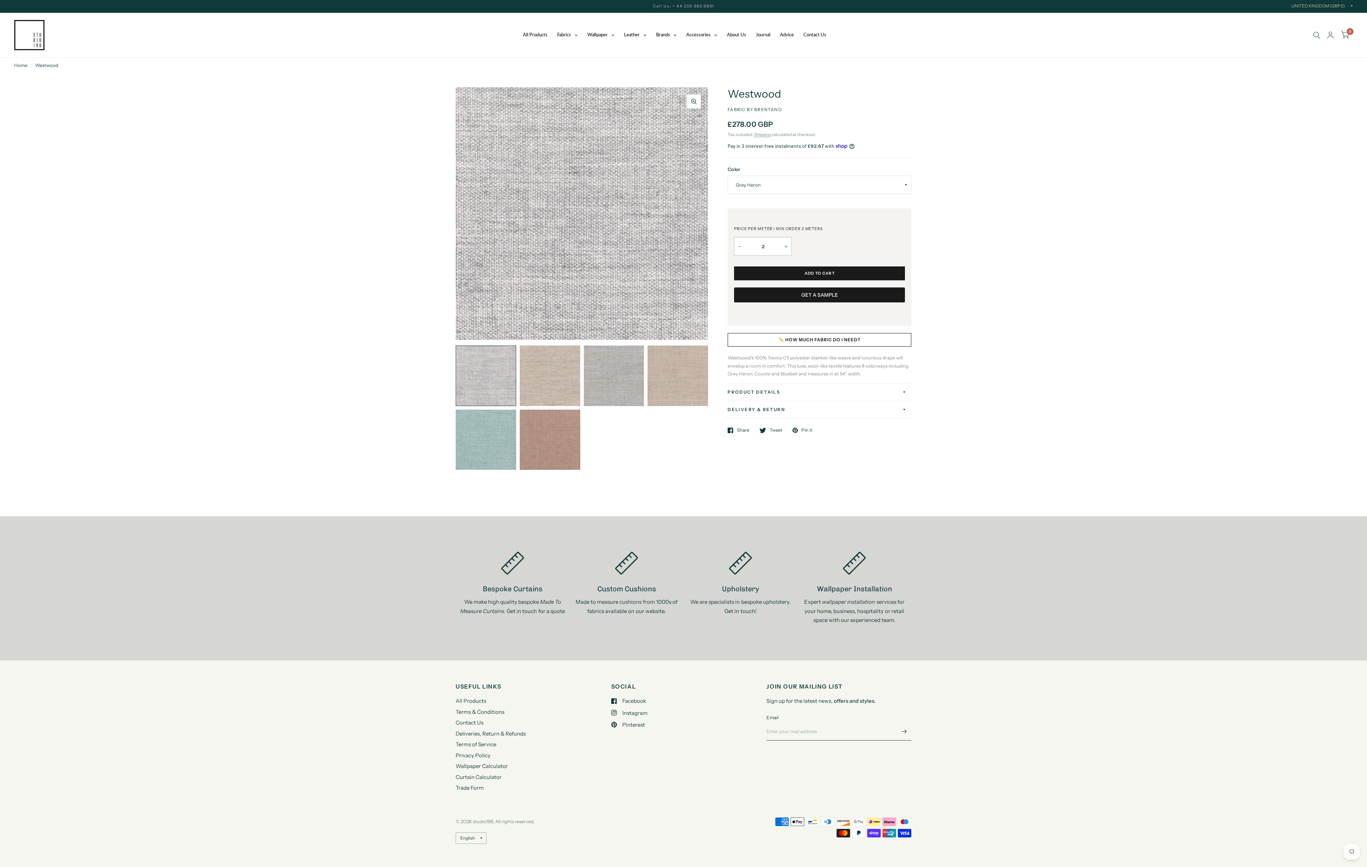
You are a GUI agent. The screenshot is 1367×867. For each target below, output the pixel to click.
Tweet (776, 430)
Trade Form (470, 787)
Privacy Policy (473, 755)
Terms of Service (476, 744)
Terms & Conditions (480, 711)
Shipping (762, 134)
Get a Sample (819, 295)
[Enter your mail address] (904, 731)
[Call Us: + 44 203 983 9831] (683, 6)
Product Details (754, 392)
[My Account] (1330, 35)
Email (772, 717)
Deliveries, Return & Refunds (491, 733)
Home (20, 65)
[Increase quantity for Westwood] (786, 246)
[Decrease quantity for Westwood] (739, 246)
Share (743, 430)
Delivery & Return (756, 409)
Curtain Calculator (479, 777)
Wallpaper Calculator (482, 766)
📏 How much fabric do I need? (819, 339)
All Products (471, 700)
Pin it (806, 430)
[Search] (1317, 35)
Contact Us (469, 722)
